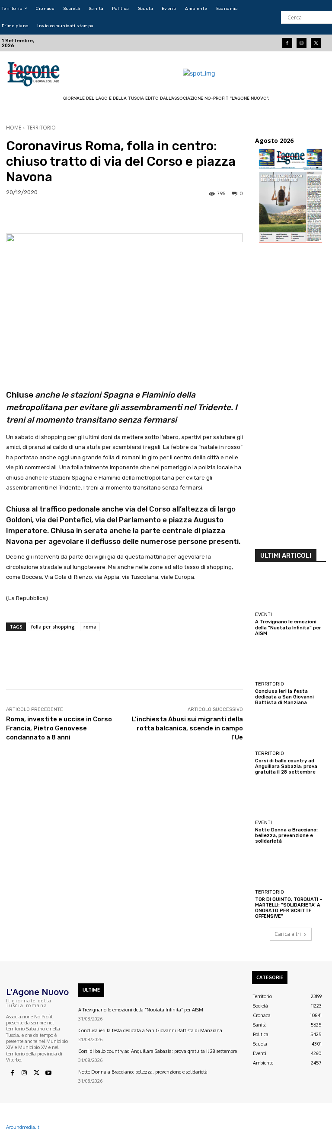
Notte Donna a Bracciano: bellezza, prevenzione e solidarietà (286, 835)
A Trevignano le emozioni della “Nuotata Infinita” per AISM (288, 627)
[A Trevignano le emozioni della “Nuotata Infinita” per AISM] (290, 591)
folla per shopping (53, 626)
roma (89, 626)
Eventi (263, 614)
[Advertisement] (290, 398)
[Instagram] (301, 43)
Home (13, 127)
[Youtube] (48, 1073)
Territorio (41, 127)
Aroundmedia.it (22, 1127)
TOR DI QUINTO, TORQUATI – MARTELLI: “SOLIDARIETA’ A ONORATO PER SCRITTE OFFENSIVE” (288, 908)
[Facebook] (287, 43)
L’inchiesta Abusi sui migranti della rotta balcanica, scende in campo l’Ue (187, 728)
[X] (36, 1073)
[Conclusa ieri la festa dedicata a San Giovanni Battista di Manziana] (290, 660)
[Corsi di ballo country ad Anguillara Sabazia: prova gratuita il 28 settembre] (290, 730)
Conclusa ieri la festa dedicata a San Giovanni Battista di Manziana (284, 697)
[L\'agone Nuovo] (34, 73)
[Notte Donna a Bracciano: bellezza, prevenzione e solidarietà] (290, 799)
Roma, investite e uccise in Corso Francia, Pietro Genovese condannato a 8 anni (59, 728)
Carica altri (288, 934)
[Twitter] (316, 43)
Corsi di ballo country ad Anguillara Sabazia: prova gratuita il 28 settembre (286, 766)
